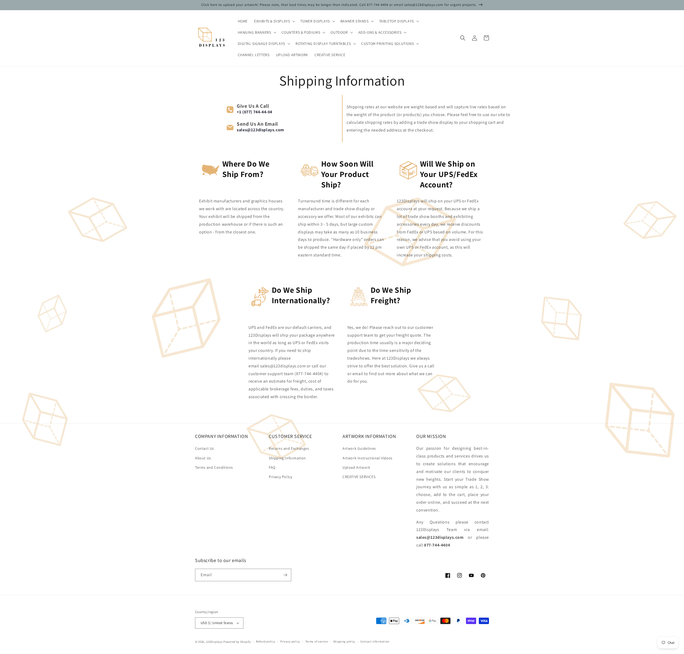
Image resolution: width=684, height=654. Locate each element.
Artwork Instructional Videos (367, 458)
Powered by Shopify (237, 642)
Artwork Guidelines (359, 448)
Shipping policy (344, 641)
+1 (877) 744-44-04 (254, 112)
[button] (274, 21)
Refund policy (265, 641)
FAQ (272, 467)
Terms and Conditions (214, 467)
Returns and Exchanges (289, 448)
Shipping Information (287, 458)
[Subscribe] (285, 575)
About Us (203, 458)
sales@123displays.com (260, 130)
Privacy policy (290, 641)
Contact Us (204, 448)
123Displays (214, 642)
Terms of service (316, 641)
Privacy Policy (280, 476)
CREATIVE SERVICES (359, 476)
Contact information (374, 641)
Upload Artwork (356, 467)
